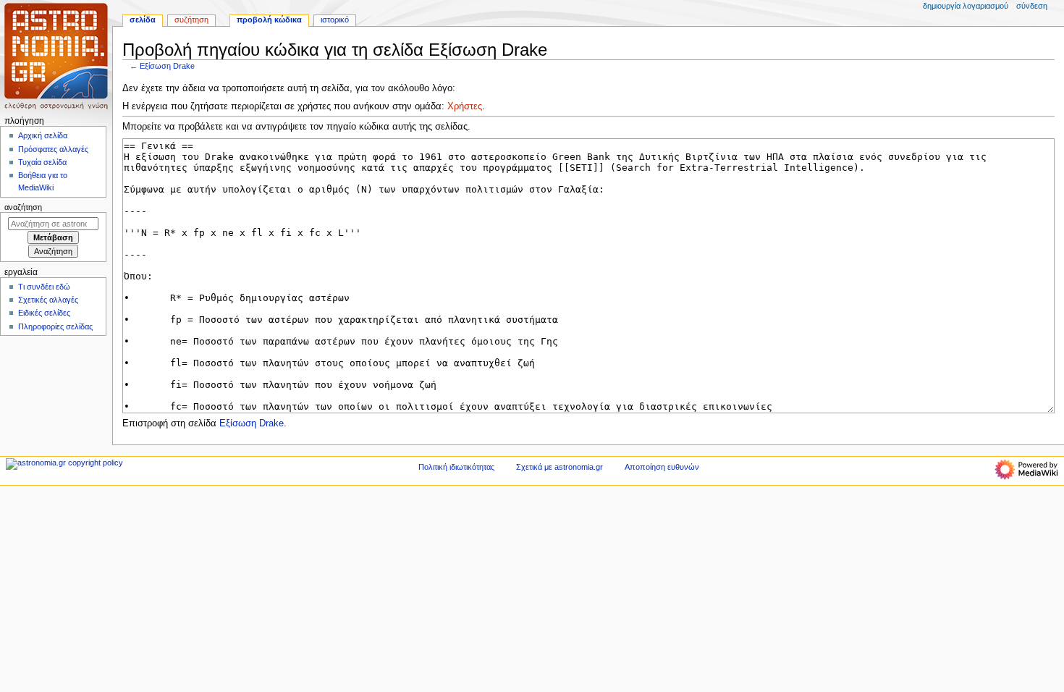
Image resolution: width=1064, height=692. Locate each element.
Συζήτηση (191, 19)
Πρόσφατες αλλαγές (53, 149)
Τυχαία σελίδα (42, 162)
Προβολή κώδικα (269, 19)
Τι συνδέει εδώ (44, 286)
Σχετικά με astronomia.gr (559, 467)
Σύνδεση (1031, 5)
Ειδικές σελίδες (44, 312)
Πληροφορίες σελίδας (55, 326)
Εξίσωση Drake (167, 66)
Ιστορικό (335, 19)
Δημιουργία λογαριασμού (965, 5)
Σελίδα (143, 19)
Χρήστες (464, 106)
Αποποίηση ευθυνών (662, 467)
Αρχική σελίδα (42, 135)
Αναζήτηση (23, 207)
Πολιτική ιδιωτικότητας (456, 467)
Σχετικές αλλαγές (48, 299)
